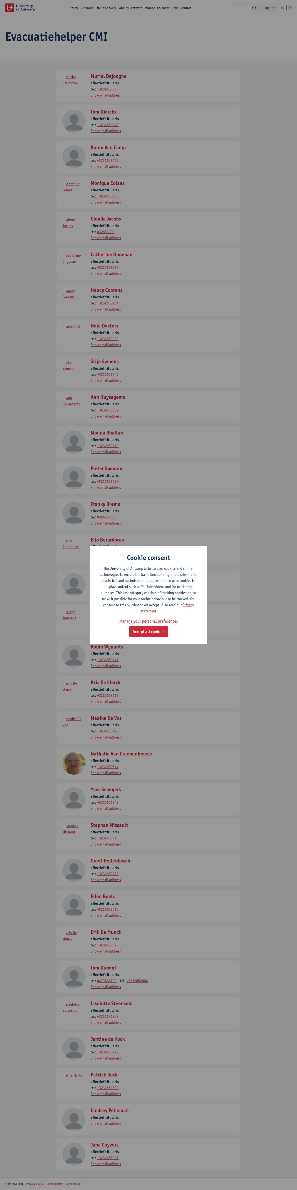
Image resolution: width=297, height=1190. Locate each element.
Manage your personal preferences (148, 621)
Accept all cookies (149, 631)
